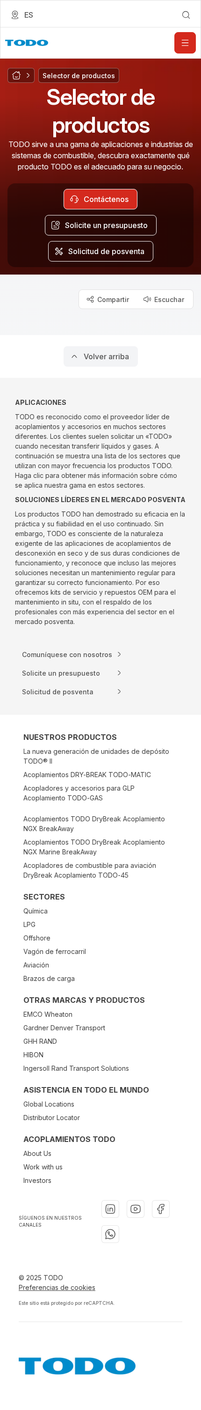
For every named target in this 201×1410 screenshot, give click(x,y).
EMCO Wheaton (47, 1014)
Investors (37, 1180)
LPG (29, 924)
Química (35, 911)
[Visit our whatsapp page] (110, 1234)
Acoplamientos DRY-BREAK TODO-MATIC (87, 775)
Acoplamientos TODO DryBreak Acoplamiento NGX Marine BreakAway (94, 847)
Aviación (36, 965)
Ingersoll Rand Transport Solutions (76, 1068)
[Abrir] (185, 43)
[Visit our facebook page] (161, 1209)
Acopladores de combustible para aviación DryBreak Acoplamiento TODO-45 (89, 870)
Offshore (36, 938)
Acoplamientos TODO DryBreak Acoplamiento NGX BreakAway (94, 824)
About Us (37, 1153)
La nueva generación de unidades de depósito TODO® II (96, 756)
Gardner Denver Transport (64, 1028)
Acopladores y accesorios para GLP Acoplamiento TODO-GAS (79, 793)
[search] (186, 15)
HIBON (33, 1055)
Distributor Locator (51, 1117)
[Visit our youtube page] (135, 1209)
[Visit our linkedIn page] (110, 1209)
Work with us (43, 1167)
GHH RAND (40, 1041)
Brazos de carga (49, 978)
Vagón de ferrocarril (54, 951)
